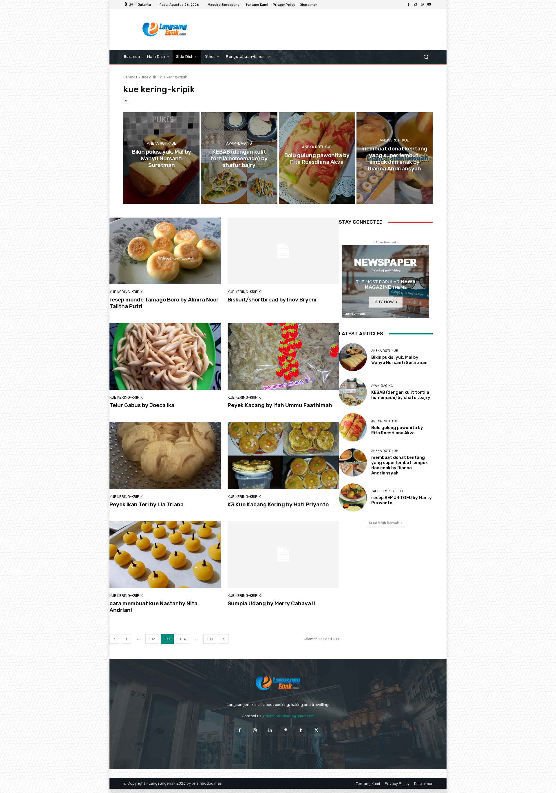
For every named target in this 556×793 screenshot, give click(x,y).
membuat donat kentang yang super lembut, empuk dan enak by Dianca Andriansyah (399, 465)
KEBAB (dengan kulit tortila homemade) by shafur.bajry (400, 395)
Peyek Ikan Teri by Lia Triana (146, 504)
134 (183, 638)
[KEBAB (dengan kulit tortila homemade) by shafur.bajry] (239, 158)
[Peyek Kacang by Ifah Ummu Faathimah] (283, 356)
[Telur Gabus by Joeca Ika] (165, 356)
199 (210, 638)
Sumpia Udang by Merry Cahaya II (271, 603)
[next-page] (223, 639)
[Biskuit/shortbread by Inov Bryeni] (283, 251)
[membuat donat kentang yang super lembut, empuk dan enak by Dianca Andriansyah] (394, 158)
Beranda (130, 77)
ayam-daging (239, 143)
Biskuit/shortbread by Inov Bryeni (272, 299)
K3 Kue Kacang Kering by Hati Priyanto (278, 504)
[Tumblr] (301, 730)
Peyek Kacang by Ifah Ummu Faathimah (280, 405)
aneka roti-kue (161, 143)
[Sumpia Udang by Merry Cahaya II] (283, 554)
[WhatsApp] (422, 4)
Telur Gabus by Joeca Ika (141, 405)
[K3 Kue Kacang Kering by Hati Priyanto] (283, 455)
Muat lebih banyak (384, 522)
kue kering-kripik (125, 292)
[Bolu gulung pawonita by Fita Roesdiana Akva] (317, 158)
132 (152, 638)
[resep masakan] (164, 29)
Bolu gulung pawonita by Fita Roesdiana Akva (397, 430)
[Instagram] (415, 4)
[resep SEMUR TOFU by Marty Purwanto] (353, 497)
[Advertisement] (325, 29)
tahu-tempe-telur (387, 491)
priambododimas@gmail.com (288, 716)
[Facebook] (408, 4)
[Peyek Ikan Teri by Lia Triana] (165, 455)
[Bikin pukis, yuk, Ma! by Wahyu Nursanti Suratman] (161, 158)
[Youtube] (429, 4)
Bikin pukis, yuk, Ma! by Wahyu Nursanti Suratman (399, 360)
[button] (426, 57)
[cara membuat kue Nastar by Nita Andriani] (165, 554)
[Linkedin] (270, 730)
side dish (148, 77)
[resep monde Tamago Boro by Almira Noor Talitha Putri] (165, 251)
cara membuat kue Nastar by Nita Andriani (153, 606)
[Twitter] (316, 730)
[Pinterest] (285, 730)
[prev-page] (114, 639)
